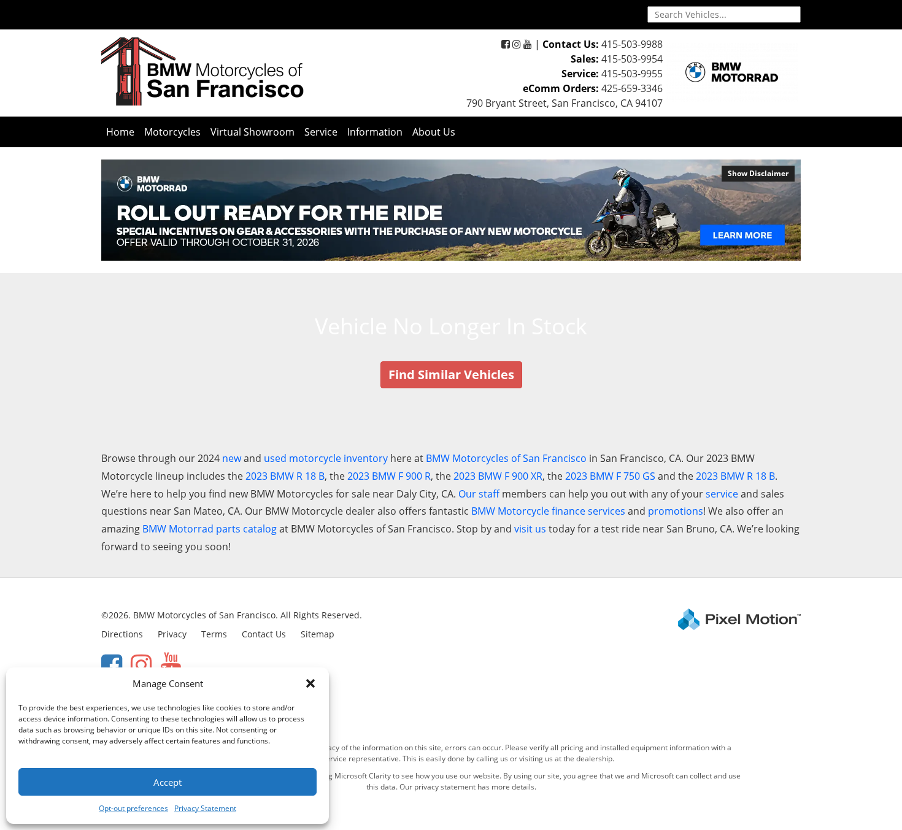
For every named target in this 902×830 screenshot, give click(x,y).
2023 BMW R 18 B (285, 476)
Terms (214, 634)
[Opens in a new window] (505, 44)
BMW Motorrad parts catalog (209, 529)
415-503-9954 (632, 59)
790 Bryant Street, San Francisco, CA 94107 (564, 103)
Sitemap (317, 634)
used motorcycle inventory (326, 458)
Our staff (478, 494)
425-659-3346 (632, 88)
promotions (675, 511)
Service (320, 132)
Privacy (172, 634)
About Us (433, 132)
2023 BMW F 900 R (389, 476)
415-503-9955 (632, 73)
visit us (530, 529)
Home (120, 132)
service (722, 494)
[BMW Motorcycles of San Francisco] (202, 71)
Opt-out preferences (133, 808)
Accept (167, 782)
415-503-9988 (632, 44)
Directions (122, 634)
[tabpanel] (451, 210)
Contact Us (264, 634)
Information (375, 132)
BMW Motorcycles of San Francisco (506, 458)
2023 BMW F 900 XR (497, 476)
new (231, 458)
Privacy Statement (205, 808)
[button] (310, 683)
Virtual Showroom (252, 132)
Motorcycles (172, 132)
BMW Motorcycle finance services (548, 511)
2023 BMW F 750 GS (610, 476)
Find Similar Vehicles (451, 374)
